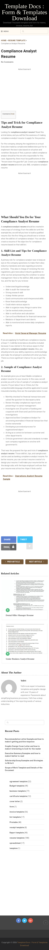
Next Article (35, 562)
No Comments (7, 62)
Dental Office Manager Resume (20, 615)
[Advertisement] (24, 91)
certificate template (18, 796)
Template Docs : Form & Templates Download (24, 12)
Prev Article (13, 562)
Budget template (17, 786)
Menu (6, 31)
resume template (17, 838)
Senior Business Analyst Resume (20, 659)
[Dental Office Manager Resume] (24, 595)
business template (18, 791)
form (12, 807)
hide (12, 114)
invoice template (17, 812)
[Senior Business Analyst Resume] (24, 639)
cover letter (15, 801)
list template (15, 817)
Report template (17, 833)
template (13, 848)
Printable (14, 822)
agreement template (18, 781)
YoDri (23, 681)
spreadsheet (15, 843)
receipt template (17, 827)
